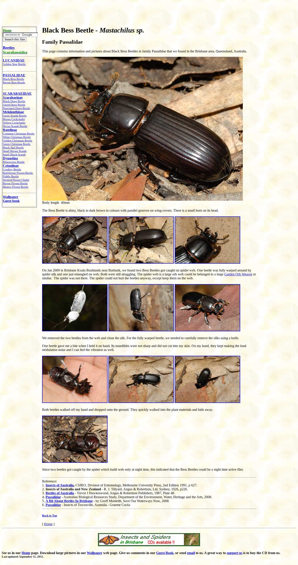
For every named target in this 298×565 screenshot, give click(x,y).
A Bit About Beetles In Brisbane (69, 501)
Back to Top (49, 515)
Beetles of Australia (60, 493)
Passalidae (53, 497)
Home (48, 524)
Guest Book (164, 553)
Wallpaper (94, 553)
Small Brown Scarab (15, 151)
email (191, 553)
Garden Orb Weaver (238, 274)
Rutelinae (10, 130)
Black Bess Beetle (13, 79)
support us (234, 553)
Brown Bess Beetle (14, 82)
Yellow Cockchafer (14, 122)
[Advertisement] (149, 11)
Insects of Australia (60, 485)
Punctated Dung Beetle (16, 108)
